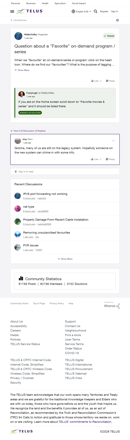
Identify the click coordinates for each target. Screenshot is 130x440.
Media (14, 335)
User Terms (72, 339)
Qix (37, 236)
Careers (15, 330)
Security (15, 382)
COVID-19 (72, 353)
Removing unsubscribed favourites (46, 232)
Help (71, 303)
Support (70, 321)
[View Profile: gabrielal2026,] (17, 221)
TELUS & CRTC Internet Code (30, 360)
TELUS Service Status (25, 344)
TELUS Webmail (76, 373)
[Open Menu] (117, 20)
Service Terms (74, 344)
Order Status (73, 348)
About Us (16, 321)
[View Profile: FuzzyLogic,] (21, 94)
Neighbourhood (75, 330)
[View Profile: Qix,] (17, 234)
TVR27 (39, 249)
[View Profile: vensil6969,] (17, 208)
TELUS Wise (73, 378)
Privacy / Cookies (22, 378)
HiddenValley (30, 34)
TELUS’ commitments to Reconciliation (85, 421)
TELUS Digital (74, 360)
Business (31, 3)
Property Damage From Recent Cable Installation (55, 219)
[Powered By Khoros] (112, 305)
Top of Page (39, 303)
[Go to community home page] (30, 11)
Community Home (19, 303)
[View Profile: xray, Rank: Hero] (18, 141)
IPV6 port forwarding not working (45, 194)
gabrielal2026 (44, 224)
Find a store (73, 335)
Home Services (20, 20)
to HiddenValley (46, 92)
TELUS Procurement (79, 369)
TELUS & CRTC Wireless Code (31, 369)
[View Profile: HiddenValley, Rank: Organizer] (18, 36)
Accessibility (18, 326)
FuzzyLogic (32, 92)
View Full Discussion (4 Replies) (30, 130)
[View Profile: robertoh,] (17, 196)
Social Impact (79, 3)
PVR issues (31, 245)
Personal (15, 3)
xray (25, 139)
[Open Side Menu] (12, 11)
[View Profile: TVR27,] (17, 247)
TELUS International (78, 364)
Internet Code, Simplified (26, 364)
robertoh (42, 198)
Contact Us (72, 326)
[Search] (96, 11)
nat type (28, 206)
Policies (15, 339)
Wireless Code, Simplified (27, 373)
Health (45, 3)
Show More (23, 70)
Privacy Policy (57, 303)
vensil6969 (43, 211)
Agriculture (60, 3)
